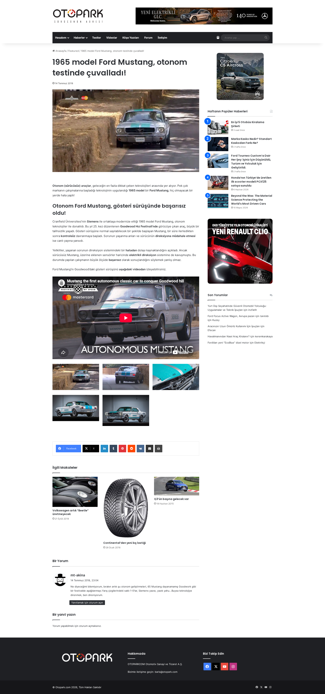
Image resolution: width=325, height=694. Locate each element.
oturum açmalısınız (90, 625)
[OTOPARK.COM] (78, 16)
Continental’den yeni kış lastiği (124, 543)
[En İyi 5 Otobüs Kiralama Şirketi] (218, 127)
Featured (73, 50)
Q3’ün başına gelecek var (171, 499)
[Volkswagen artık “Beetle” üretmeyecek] (75, 492)
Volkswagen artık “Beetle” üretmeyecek (70, 512)
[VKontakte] (140, 448)
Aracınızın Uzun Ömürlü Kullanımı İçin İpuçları (234, 326)
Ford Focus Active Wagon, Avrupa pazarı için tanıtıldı (238, 316)
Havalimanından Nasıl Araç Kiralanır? (229, 336)
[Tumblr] (113, 448)
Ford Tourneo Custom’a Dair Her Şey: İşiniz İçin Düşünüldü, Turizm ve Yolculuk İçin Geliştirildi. (251, 161)
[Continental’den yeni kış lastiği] (125, 508)
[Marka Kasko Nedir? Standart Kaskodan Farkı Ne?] (218, 144)
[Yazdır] (158, 448)
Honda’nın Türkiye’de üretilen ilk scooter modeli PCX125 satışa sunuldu (251, 181)
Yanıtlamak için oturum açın (87, 602)
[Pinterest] (122, 448)
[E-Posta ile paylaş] (149, 448)
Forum (148, 37)
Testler (96, 37)
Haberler (79, 37)
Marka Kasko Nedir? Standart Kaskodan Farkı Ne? (251, 141)
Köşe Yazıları (130, 37)
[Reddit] (131, 448)
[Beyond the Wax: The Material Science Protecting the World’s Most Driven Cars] (218, 201)
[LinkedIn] (104, 448)
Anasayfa (60, 50)
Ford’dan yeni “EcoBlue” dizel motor (228, 342)
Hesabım (60, 37)
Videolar (111, 37)
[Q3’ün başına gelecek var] (176, 486)
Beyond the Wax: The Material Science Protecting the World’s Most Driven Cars (251, 200)
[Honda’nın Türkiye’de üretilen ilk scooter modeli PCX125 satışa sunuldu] (218, 183)
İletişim (162, 37)
